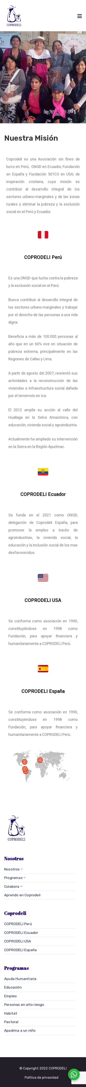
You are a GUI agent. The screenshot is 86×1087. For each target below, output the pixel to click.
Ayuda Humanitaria (20, 979)
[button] (41, 1077)
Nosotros (12, 869)
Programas (13, 878)
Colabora (11, 886)
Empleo (10, 996)
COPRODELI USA (17, 941)
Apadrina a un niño (20, 1030)
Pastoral (11, 1022)
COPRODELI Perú (18, 924)
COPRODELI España (20, 950)
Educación (13, 987)
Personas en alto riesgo (24, 1005)
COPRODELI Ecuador (21, 933)
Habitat (10, 1013)
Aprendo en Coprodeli (22, 895)
